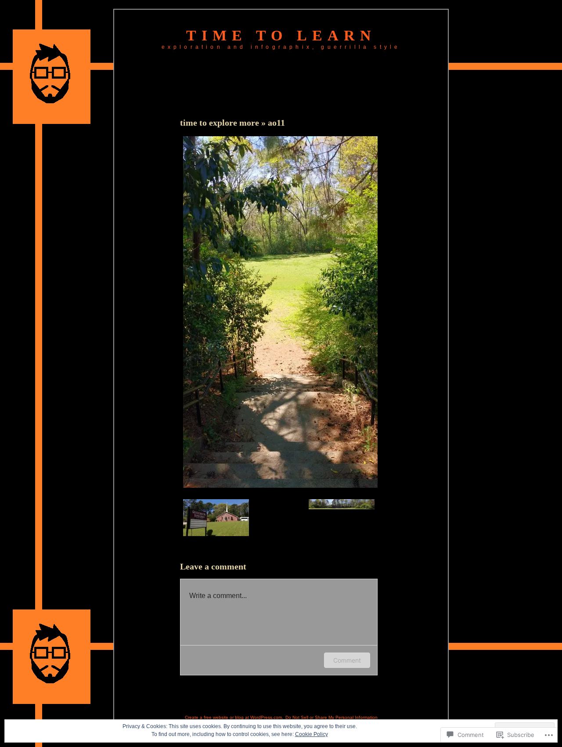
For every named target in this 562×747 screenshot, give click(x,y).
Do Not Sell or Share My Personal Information (331, 717)
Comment (347, 660)
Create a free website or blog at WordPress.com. (234, 717)
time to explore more (220, 122)
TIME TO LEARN (281, 35)
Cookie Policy (311, 734)
